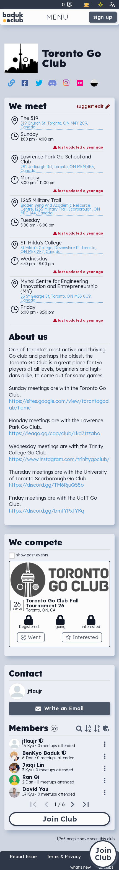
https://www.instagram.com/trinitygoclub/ (59, 459)
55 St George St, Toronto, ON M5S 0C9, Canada (56, 298)
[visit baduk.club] (13, 17)
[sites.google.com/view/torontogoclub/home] (11, 84)
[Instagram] (66, 84)
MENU (57, 16)
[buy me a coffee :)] (86, 4)
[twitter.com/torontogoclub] (39, 84)
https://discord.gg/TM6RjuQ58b (46, 485)
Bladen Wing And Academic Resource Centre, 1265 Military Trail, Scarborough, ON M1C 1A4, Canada (60, 209)
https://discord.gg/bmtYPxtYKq (46, 511)
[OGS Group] (94, 85)
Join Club (59, 818)
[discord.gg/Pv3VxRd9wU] (52, 84)
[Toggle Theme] (100, 4)
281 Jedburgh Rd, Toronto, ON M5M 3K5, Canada (58, 169)
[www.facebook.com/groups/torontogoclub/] (25, 84)
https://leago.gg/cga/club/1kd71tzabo (54, 433)
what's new (80, 867)
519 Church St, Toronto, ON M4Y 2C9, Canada (54, 125)
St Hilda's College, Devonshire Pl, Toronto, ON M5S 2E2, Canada (58, 250)
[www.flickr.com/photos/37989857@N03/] (80, 84)
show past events (32, 555)
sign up (103, 17)
